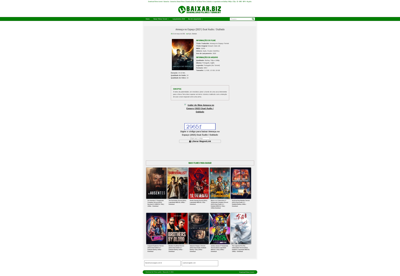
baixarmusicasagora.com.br (153, 263)
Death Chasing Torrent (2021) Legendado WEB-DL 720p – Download (198, 202)
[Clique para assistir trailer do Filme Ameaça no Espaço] (200, 109)
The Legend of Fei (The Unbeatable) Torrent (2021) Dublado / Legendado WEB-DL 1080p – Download (241, 248)
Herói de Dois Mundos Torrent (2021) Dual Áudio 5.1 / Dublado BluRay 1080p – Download (241, 203)
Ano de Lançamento (194, 19)
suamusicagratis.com (189, 263)
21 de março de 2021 (178, 34)
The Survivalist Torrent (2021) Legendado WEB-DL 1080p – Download (177, 202)
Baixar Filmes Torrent (160, 19)
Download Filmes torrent (246, 272)
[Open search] (253, 19)
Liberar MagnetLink (201, 141)
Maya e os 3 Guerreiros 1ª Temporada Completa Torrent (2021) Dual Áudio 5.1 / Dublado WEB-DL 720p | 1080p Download (219, 204)
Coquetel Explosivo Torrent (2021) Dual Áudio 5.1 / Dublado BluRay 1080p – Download (156, 248)
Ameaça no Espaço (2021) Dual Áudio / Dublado (200, 29)
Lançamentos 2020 (178, 19)
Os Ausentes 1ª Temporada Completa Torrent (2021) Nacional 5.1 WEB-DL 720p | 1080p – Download (156, 203)
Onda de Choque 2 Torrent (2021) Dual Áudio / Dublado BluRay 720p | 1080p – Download (198, 248)
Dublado (194, 34)
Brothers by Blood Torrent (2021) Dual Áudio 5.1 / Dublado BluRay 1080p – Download (176, 248)
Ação (189, 34)
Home (148, 19)
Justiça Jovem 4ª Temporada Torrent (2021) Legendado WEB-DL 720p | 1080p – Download (219, 248)
